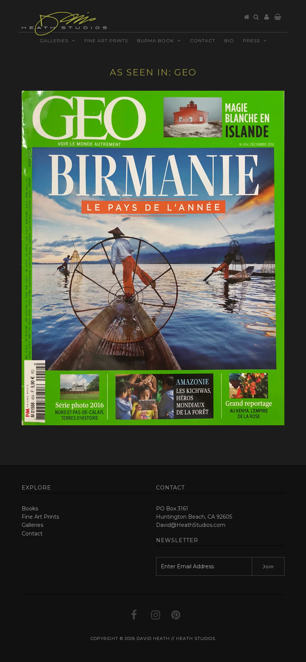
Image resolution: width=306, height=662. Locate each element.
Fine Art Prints (106, 42)
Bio (229, 42)
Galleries (54, 42)
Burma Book (155, 42)
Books (30, 508)
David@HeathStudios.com (190, 525)
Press (251, 42)
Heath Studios (195, 638)
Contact (202, 42)
